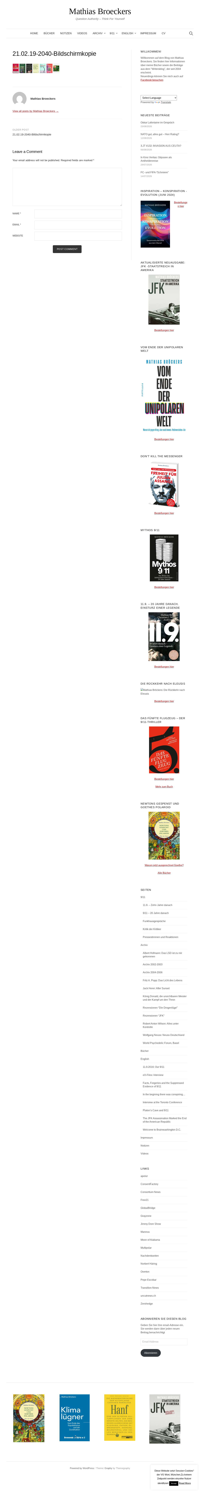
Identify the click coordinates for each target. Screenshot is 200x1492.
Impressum (148, 33)
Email (16, 225)
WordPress (88, 1468)
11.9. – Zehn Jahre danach (157, 905)
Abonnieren (150, 1353)
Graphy (108, 1468)
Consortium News (150, 1192)
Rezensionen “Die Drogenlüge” (160, 1007)
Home (34, 33)
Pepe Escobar (148, 1279)
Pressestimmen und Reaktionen (160, 937)
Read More (185, 1483)
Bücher (49, 33)
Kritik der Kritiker (152, 929)
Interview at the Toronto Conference (162, 1102)
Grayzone (146, 1216)
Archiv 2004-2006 (152, 972)
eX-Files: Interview (153, 1075)
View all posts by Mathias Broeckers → (35, 111)
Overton (145, 1271)
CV (163, 33)
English (127, 33)
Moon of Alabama (150, 1239)
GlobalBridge (148, 1208)
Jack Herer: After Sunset (156, 988)
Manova (145, 1232)
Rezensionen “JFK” (153, 1015)
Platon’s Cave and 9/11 (156, 1110)
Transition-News (150, 1287)
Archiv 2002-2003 (152, 964)
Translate (166, 102)
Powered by (76, 1468)
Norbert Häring (149, 1263)
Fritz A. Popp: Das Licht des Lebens (162, 980)
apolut (144, 1176)
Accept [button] (173, 1483)
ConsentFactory (149, 1184)
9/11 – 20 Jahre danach (156, 913)
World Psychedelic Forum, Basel (161, 1043)
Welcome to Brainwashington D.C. (162, 1129)
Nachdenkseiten (150, 1255)
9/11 (112, 33)
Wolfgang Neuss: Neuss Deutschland (163, 1035)
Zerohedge (147, 1303)
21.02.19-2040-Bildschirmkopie (31, 134)
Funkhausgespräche (154, 921)
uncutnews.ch (148, 1295)
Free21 (145, 1200)
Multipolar (146, 1247)
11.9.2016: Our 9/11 (153, 1067)
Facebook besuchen (152, 80)
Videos (82, 33)
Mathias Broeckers (100, 11)
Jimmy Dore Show (151, 1224)
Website (17, 236)
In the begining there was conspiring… (164, 1094)
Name (16, 213)
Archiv (97, 33)
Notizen (66, 33)
